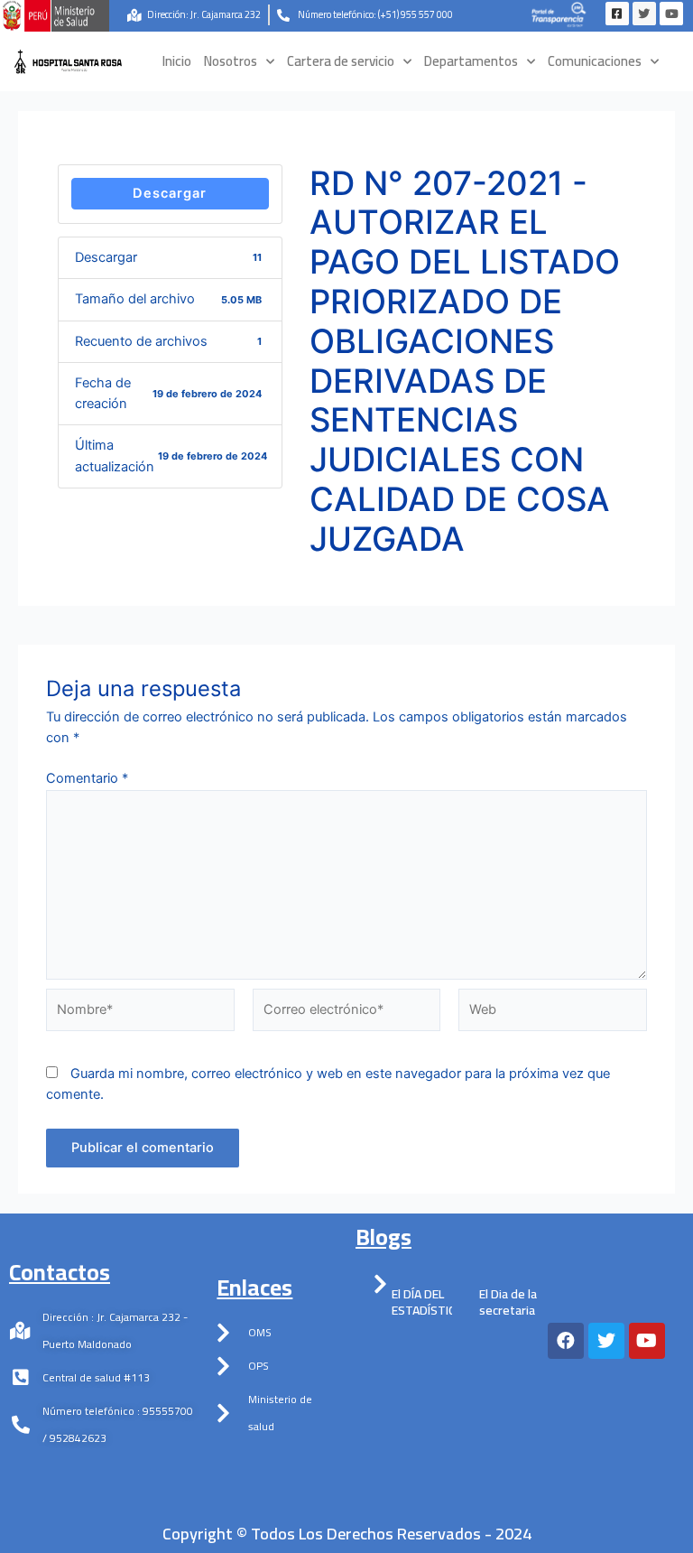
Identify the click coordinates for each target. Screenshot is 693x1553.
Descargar (170, 193)
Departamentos (471, 61)
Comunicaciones (595, 61)
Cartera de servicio (340, 61)
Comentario (87, 778)
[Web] (552, 1014)
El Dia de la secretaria (508, 1302)
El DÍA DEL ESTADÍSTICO (428, 1302)
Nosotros (230, 61)
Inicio (176, 61)
